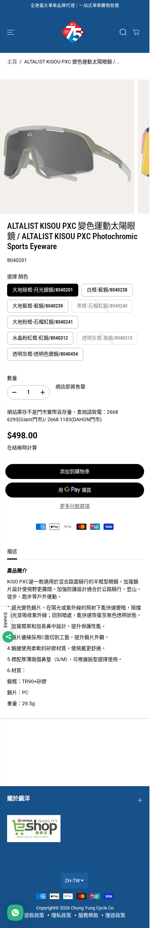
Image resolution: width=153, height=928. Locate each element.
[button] (11, 32)
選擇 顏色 (17, 276)
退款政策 (34, 915)
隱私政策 (61, 915)
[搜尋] (123, 32)
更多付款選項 (75, 506)
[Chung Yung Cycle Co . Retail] (73, 32)
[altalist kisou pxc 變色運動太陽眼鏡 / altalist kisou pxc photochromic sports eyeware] (67, 146)
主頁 (12, 62)
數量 (12, 378)
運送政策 (115, 915)
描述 (12, 551)
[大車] (136, 32)
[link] (74, 828)
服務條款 (88, 915)
